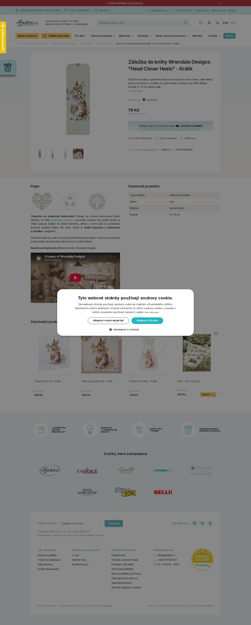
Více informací (152, 312)
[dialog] (125, 312)
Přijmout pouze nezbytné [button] (108, 320)
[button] (125, 329)
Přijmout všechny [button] (147, 320)
